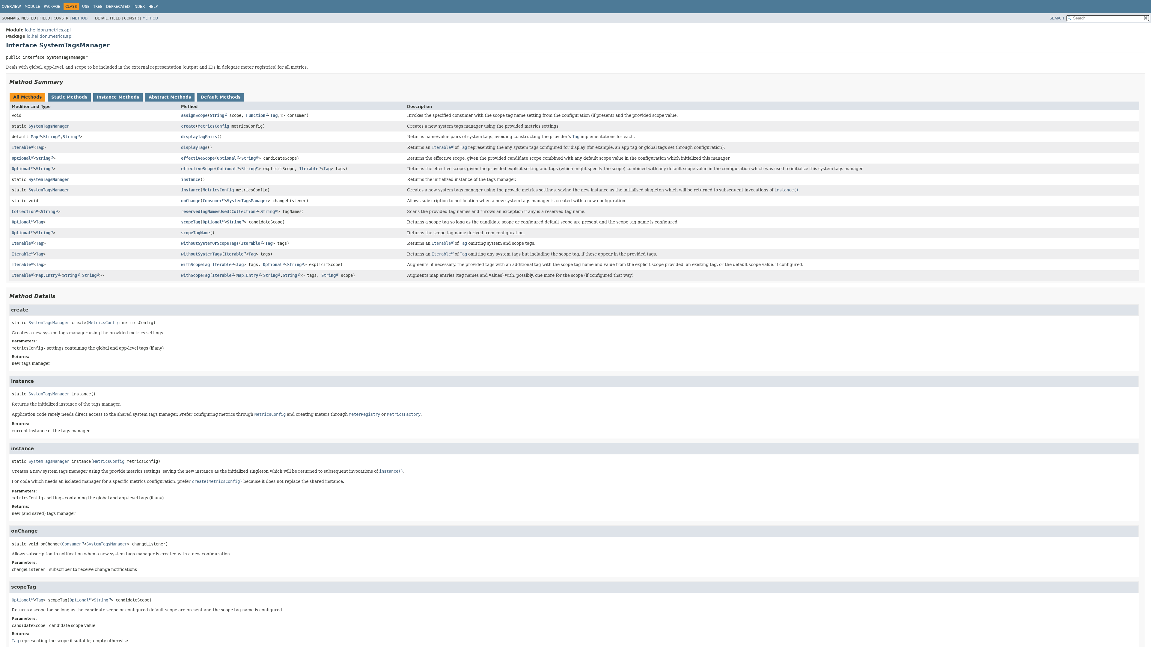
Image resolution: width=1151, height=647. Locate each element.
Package (52, 6)
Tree (98, 6)
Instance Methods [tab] (118, 97)
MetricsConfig (213, 126)
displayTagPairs (199, 136)
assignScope (194, 115)
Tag (274, 115)
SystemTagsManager (48, 126)
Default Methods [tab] (220, 97)
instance (190, 179)
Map (34, 136)
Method (80, 18)
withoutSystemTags (201, 254)
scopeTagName (195, 232)
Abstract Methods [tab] (170, 97)
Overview (11, 6)
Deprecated (118, 6)
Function (255, 115)
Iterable (21, 147)
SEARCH (1057, 18)
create (188, 126)
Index (139, 6)
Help (153, 6)
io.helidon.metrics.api (48, 30)
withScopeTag (195, 264)
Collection (24, 211)
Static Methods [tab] (69, 97)
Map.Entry (47, 275)
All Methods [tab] (27, 97)
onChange (190, 200)
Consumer (212, 200)
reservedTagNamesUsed (205, 211)
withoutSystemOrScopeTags (210, 243)
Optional (21, 158)
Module (32, 6)
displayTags (194, 147)
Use (86, 6)
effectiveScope (198, 158)
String (217, 115)
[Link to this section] (67, 82)
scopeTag (190, 222)
